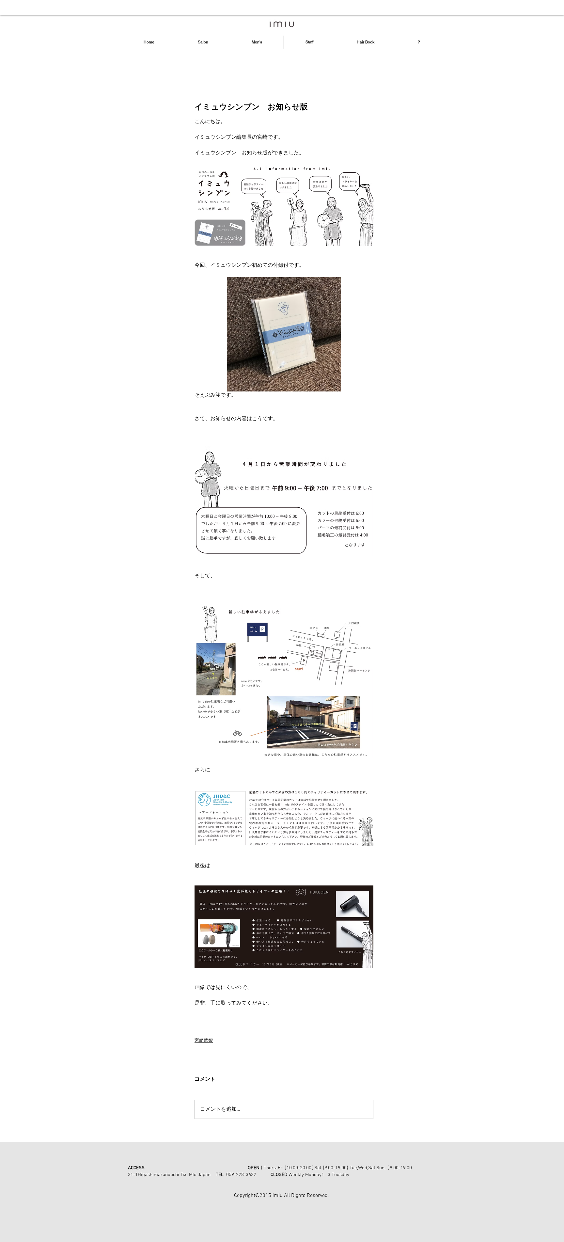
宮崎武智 (204, 1040)
